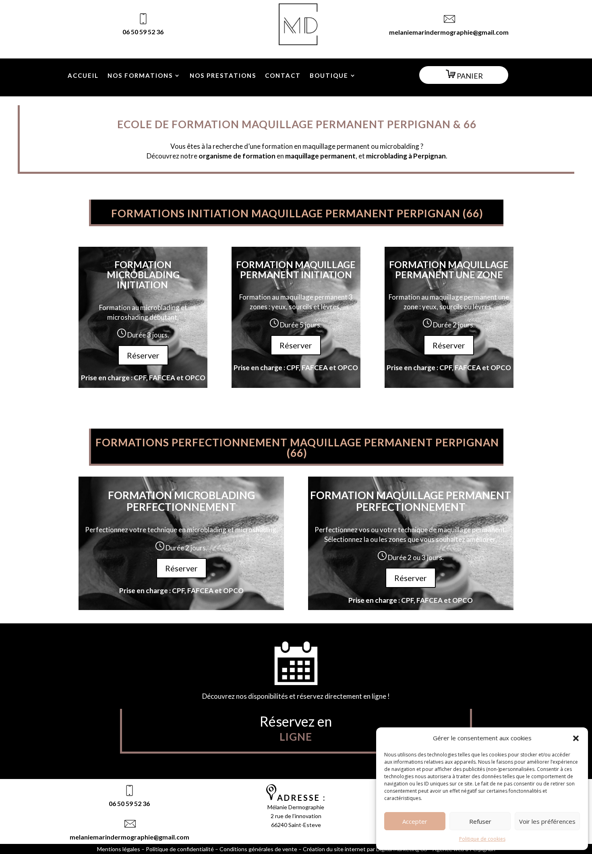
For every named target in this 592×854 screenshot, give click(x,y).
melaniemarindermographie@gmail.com (449, 32)
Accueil (83, 76)
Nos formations (140, 76)
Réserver (143, 355)
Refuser (480, 821)
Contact (283, 76)
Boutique (329, 76)
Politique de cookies (482, 838)
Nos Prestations (223, 76)
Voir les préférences (547, 821)
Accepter (414, 821)
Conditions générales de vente (258, 849)
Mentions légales (118, 849)
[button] (576, 738)
